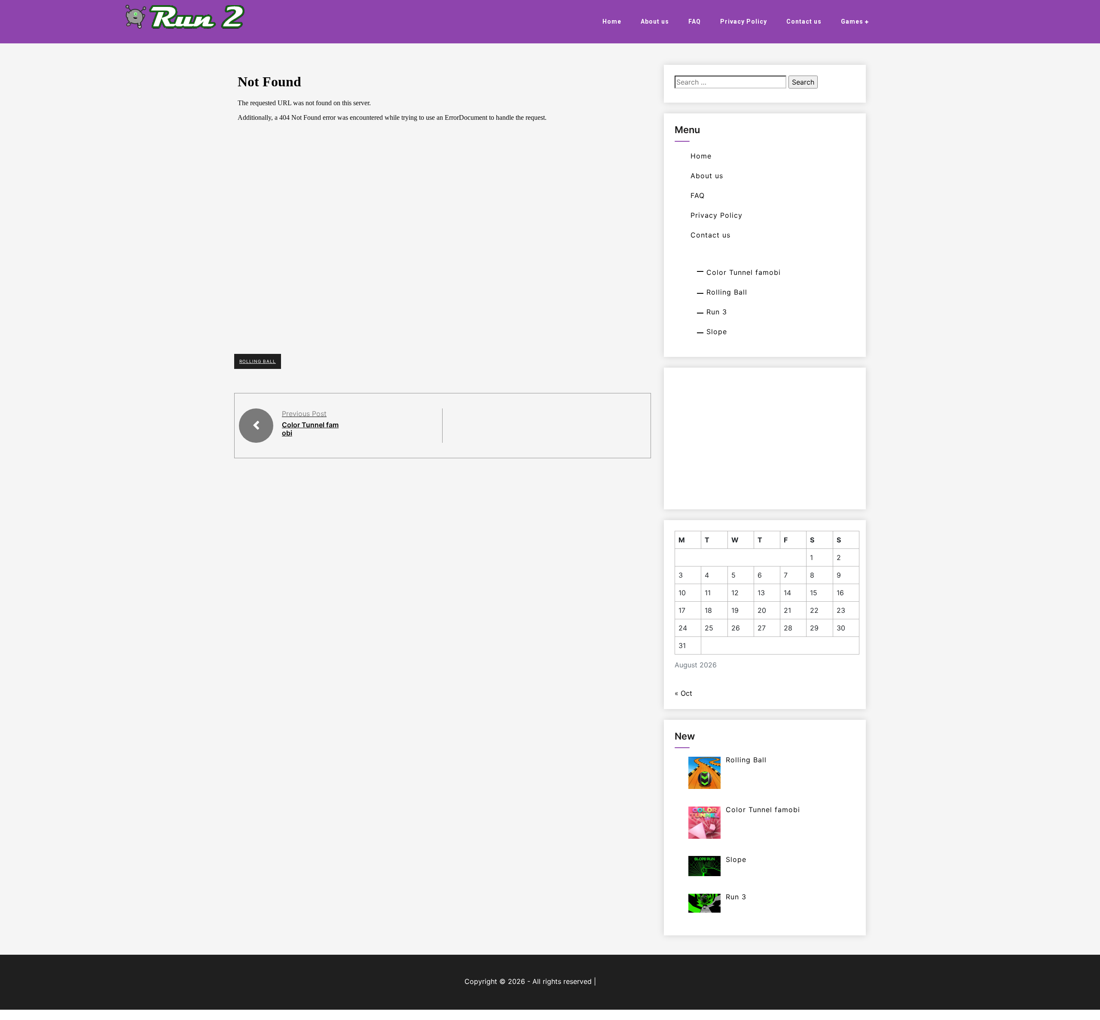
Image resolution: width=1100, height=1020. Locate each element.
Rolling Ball (257, 361)
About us (655, 21)
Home (611, 21)
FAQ (694, 21)
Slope (716, 331)
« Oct (683, 693)
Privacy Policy (743, 21)
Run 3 (716, 312)
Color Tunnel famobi (310, 428)
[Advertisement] (767, 438)
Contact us (804, 21)
